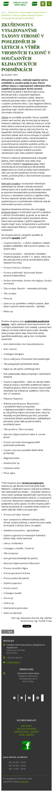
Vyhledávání (49, 3)
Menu (42, 3)
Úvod (3, 12)
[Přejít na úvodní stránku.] (20, 5)
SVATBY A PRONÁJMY (26, 728)
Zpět (9, 631)
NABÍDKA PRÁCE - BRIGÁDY (26, 731)
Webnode (24, 781)
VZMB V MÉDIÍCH (26, 734)
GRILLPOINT (26, 725)
